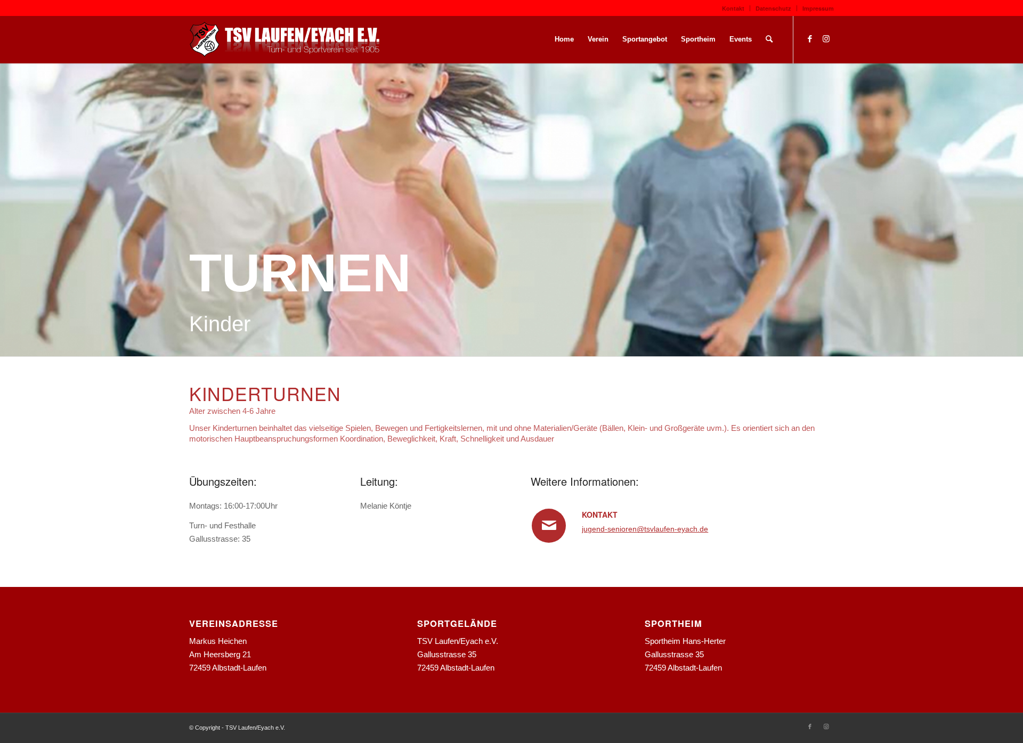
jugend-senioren (609, 529)
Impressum (818, 8)
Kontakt (733, 8)
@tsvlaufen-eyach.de (672, 529)
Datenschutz (773, 8)
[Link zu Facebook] (810, 39)
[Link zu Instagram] (826, 39)
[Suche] (769, 39)
